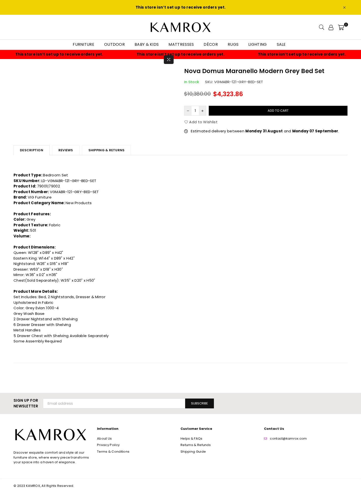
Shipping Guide (193, 451)
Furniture (83, 44)
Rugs (233, 44)
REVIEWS (65, 150)
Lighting (257, 44)
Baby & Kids (147, 44)
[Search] (321, 27)
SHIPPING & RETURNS (106, 150)
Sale (281, 44)
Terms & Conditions (113, 451)
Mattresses (181, 44)
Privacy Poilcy (108, 445)
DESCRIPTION (31, 150)
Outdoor (114, 44)
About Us (104, 438)
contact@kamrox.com (288, 438)
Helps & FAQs (191, 438)
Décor (211, 44)
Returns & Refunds (195, 445)
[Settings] (330, 27)
